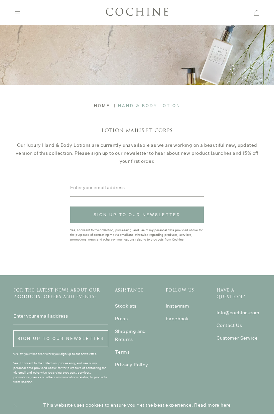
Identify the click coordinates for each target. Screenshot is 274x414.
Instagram (177, 306)
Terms (122, 352)
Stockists (126, 306)
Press (121, 319)
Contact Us (229, 325)
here (226, 405)
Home (102, 105)
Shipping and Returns (130, 335)
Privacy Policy (131, 365)
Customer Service (237, 338)
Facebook (177, 319)
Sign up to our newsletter (137, 215)
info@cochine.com (238, 313)
